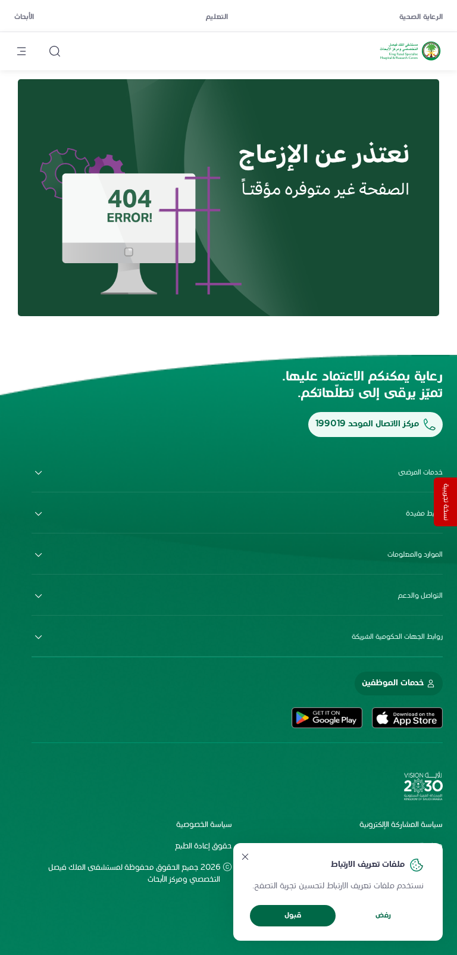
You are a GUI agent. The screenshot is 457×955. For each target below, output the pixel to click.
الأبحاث (24, 17)
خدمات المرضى (420, 472)
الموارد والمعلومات (415, 555)
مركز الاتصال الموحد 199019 (367, 424)
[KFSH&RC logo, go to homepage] (410, 60)
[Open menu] (21, 51)
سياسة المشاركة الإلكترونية (401, 825)
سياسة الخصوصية (204, 825)
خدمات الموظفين (393, 683)
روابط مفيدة (424, 513)
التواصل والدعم (420, 596)
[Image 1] (228, 197)
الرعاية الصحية (421, 17)
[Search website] (54, 51)
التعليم (217, 17)
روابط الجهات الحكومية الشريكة (397, 637)
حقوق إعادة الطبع (203, 847)
